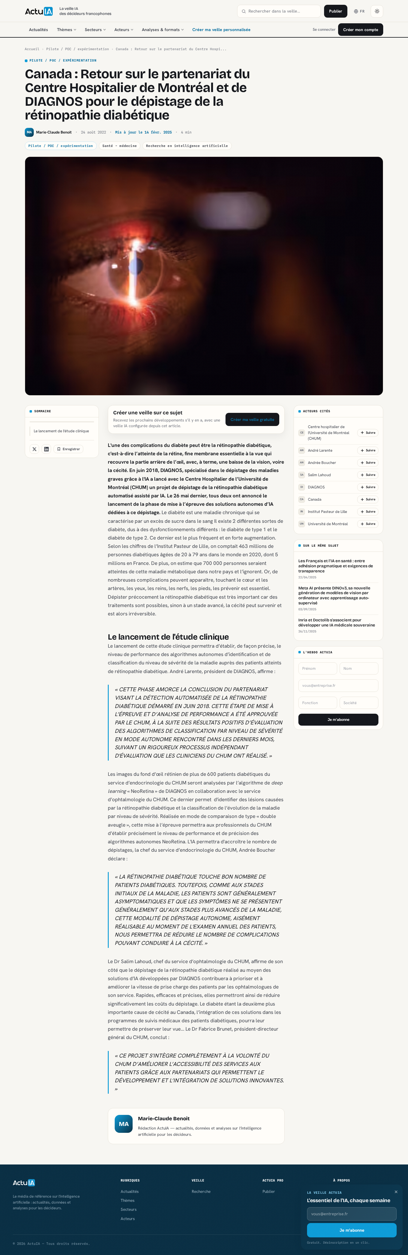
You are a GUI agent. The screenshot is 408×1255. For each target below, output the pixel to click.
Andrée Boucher (318, 462)
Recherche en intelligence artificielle (187, 146)
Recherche (201, 1191)
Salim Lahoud (315, 474)
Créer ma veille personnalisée (221, 29)
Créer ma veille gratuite (252, 419)
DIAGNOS (312, 487)
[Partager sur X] (34, 449)
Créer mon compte (360, 29)
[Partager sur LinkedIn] (46, 449)
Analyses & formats (161, 29)
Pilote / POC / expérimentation (77, 49)
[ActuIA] (39, 11)
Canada (310, 499)
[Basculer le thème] (377, 11)
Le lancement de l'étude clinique (61, 430)
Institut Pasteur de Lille (323, 511)
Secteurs (93, 29)
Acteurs (121, 29)
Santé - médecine (119, 146)
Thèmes (64, 29)
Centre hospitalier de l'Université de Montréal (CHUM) (324, 432)
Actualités (38, 29)
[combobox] (283, 11)
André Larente (316, 450)
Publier (335, 11)
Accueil (32, 49)
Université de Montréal (324, 523)
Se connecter (324, 29)
